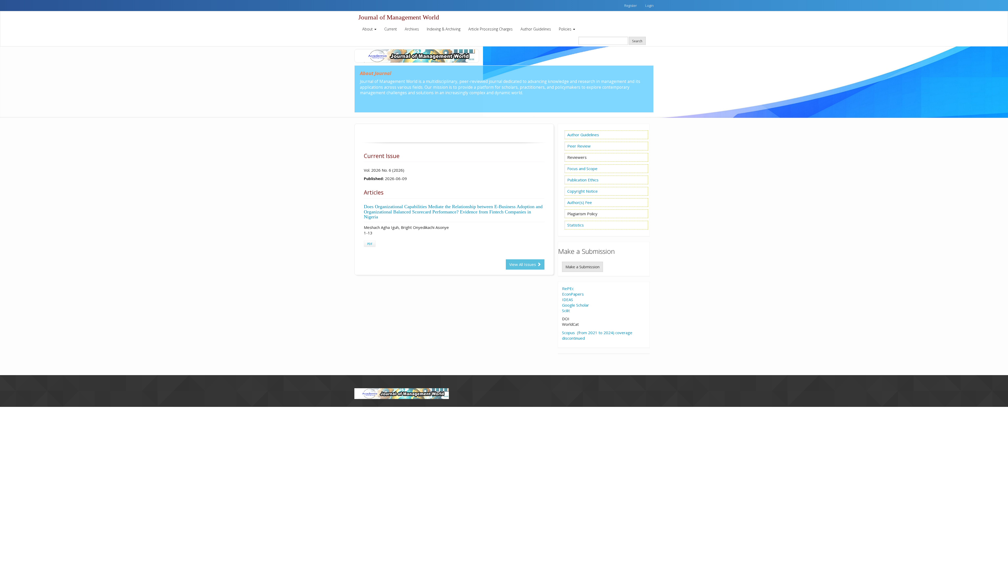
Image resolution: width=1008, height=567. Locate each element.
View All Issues (523, 264)
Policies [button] (566, 29)
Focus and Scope (582, 168)
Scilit (566, 310)
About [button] (368, 29)
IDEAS (567, 299)
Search (637, 41)
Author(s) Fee (579, 202)
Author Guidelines (536, 29)
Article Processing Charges (490, 29)
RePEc (568, 288)
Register (630, 5)
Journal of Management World (398, 17)
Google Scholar (575, 305)
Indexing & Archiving (443, 29)
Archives (412, 29)
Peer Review (579, 146)
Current (390, 29)
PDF (369, 244)
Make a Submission (582, 266)
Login (649, 5)
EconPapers (573, 294)
